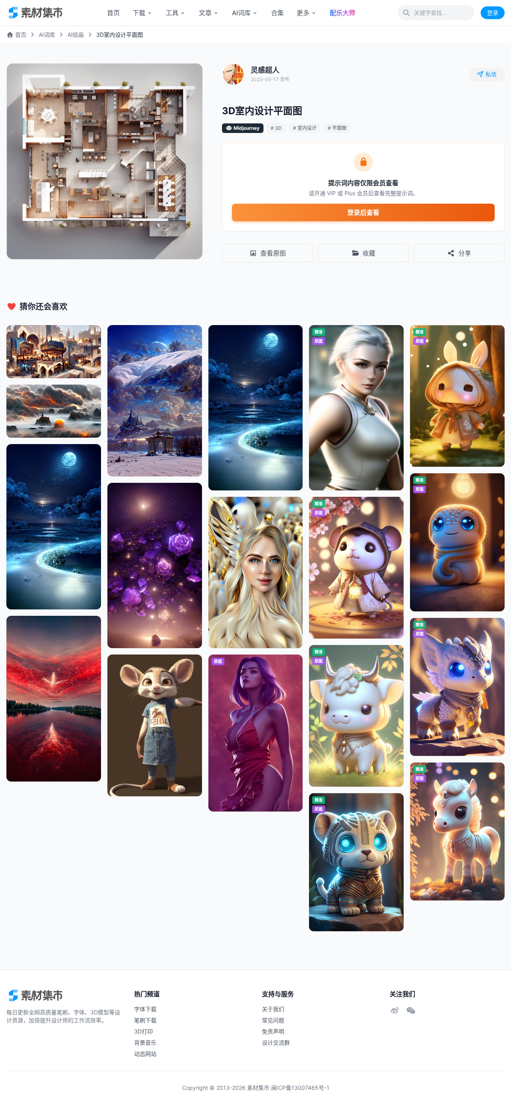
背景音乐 (145, 1042)
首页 (113, 13)
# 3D (276, 128)
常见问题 (273, 1020)
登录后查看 (363, 212)
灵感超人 (265, 70)
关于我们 (273, 1009)
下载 (139, 13)
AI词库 (241, 13)
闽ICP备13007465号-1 (300, 1087)
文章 (205, 13)
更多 (303, 13)
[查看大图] (188, 78)
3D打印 (143, 1031)
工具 (172, 13)
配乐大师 (342, 13)
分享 (464, 253)
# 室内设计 (305, 128)
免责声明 (273, 1031)
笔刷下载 (145, 1020)
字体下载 (145, 1009)
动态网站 (145, 1053)
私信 (491, 74)
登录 (492, 12)
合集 (277, 13)
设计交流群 (276, 1042)
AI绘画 (75, 34)
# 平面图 (337, 128)
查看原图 (273, 253)
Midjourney (246, 128)
